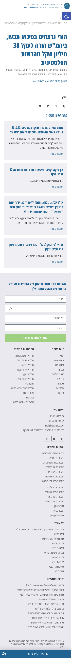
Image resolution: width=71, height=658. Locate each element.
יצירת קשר (60, 388)
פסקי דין (61, 369)
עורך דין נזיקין (28, 374)
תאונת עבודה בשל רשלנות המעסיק (50, 599)
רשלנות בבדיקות (58, 510)
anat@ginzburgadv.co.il (53, 425)
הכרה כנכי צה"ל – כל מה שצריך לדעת (49, 608)
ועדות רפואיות (28, 392)
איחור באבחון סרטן (57, 515)
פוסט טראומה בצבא (56, 566)
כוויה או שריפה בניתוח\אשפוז (52, 453)
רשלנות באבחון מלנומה (55, 487)
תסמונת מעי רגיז (58, 557)
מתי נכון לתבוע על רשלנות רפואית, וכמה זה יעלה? (45, 604)
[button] (3, 6)
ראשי (62, 355)
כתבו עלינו (60, 379)
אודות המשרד (59, 360)
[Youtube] (54, 439)
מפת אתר (60, 392)
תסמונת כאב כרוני (57, 543)
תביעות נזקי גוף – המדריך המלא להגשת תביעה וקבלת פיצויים (40, 590)
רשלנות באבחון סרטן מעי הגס (53, 481)
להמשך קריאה (57, 153)
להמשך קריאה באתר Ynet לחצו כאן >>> (50, 81)
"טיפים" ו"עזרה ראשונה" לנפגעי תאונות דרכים (46, 627)
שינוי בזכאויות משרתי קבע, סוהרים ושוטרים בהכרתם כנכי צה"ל (40, 529)
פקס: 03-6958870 (56, 421)
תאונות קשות (29, 383)
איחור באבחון (59, 506)
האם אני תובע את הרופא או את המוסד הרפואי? (46, 613)
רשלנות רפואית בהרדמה (55, 467)
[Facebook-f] (61, 439)
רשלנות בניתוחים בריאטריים (53, 462)
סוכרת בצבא (59, 571)
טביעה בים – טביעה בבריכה (23, 402)
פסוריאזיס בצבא (58, 562)
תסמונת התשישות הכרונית (54, 552)
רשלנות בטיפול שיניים (56, 471)
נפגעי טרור (29, 397)
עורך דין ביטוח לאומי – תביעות (22, 388)
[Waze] (46, 439)
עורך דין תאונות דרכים (25, 360)
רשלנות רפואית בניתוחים (54, 501)
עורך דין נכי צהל (27, 365)
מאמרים (61, 383)
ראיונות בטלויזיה (58, 374)
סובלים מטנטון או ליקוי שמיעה (52, 538)
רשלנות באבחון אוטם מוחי (54, 476)
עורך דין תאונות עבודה (25, 369)
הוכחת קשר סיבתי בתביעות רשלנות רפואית (48, 617)
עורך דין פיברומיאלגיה (25, 379)
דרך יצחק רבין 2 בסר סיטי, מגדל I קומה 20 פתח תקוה (43, 430)
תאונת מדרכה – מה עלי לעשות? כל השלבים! (47, 622)
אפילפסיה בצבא (58, 548)
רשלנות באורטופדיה (56, 458)
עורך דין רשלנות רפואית (25, 355)
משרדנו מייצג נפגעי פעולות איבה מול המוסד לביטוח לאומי (42, 594)
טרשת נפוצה (59, 534)
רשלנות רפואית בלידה (56, 496)
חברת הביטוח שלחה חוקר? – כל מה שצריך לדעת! (45, 585)
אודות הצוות (59, 365)
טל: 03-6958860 (57, 416)
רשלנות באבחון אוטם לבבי (54, 492)
